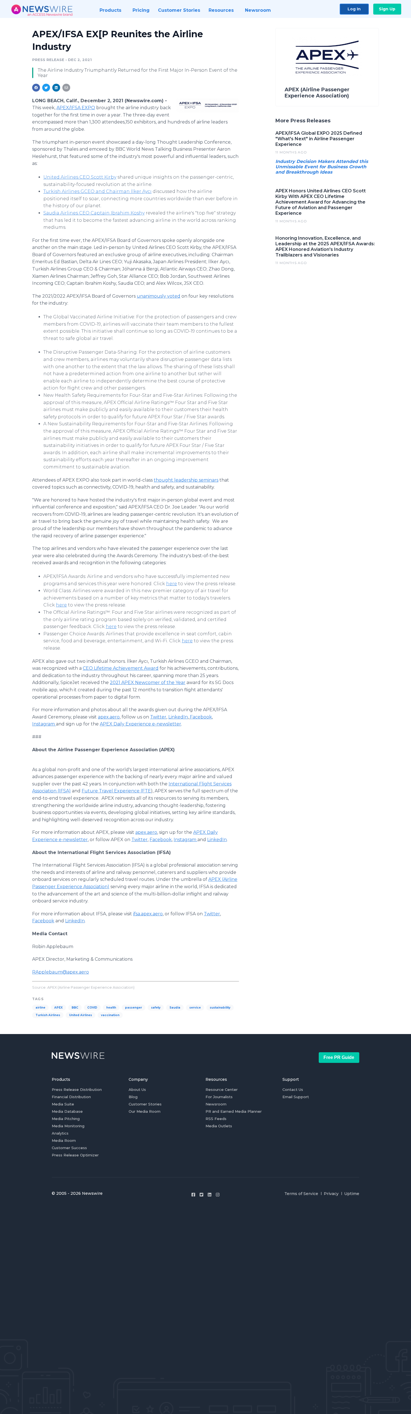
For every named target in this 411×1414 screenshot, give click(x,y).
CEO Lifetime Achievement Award (121, 668)
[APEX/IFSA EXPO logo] (207, 105)
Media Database (67, 1111)
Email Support (295, 1097)
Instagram (44, 724)
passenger (133, 1007)
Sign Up (387, 8)
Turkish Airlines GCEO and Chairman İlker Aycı (97, 191)
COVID (92, 1007)
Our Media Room (144, 1111)
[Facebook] (193, 1195)
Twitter (158, 717)
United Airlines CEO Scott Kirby (79, 177)
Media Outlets (219, 1126)
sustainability (220, 1007)
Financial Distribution (71, 1097)
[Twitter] (201, 1195)
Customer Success (69, 1147)
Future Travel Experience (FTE (116, 791)
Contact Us (292, 1089)
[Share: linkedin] (56, 87)
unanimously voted (158, 296)
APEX (58, 1007)
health (111, 1007)
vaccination (110, 1015)
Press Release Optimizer (75, 1155)
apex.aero (109, 717)
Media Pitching (66, 1118)
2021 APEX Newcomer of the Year (147, 682)
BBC (75, 1007)
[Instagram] (217, 1195)
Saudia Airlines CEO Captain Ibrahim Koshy (94, 213)
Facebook (201, 717)
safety (155, 1007)
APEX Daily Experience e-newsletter (140, 724)
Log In (354, 8)
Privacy (331, 1193)
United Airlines (80, 1015)
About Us (137, 1089)
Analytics (60, 1133)
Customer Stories (145, 1104)
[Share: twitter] (46, 87)
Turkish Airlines (48, 1015)
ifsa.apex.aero (148, 913)
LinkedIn (178, 717)
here (171, 583)
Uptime (351, 1193)
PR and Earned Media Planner (234, 1111)
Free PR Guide (338, 1057)
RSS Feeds (216, 1118)
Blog (133, 1097)
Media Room (64, 1140)
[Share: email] (66, 87)
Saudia (174, 1007)
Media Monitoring (68, 1126)
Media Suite (63, 1104)
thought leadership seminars (186, 480)
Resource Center (222, 1089)
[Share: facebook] (36, 87)
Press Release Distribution (77, 1089)
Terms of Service (301, 1193)
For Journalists (219, 1097)
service (195, 1007)
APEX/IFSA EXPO (75, 107)
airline (40, 1007)
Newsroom (216, 1104)
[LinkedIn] (209, 1195)
